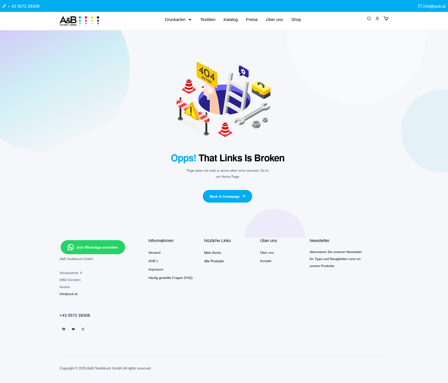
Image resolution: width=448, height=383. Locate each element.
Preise (252, 19)
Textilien (207, 19)
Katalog (231, 19)
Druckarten (175, 19)
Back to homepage (225, 196)
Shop (296, 19)
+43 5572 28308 (75, 315)
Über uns (274, 19)
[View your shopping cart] (385, 18)
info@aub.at (68, 294)
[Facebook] (64, 329)
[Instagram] (83, 329)
